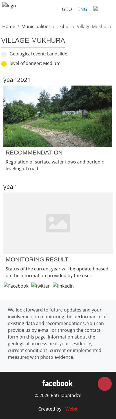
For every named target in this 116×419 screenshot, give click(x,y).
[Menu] (102, 9)
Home (8, 26)
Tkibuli (64, 26)
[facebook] (57, 383)
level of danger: (26, 63)
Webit (71, 409)
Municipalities (36, 26)
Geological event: (28, 54)
